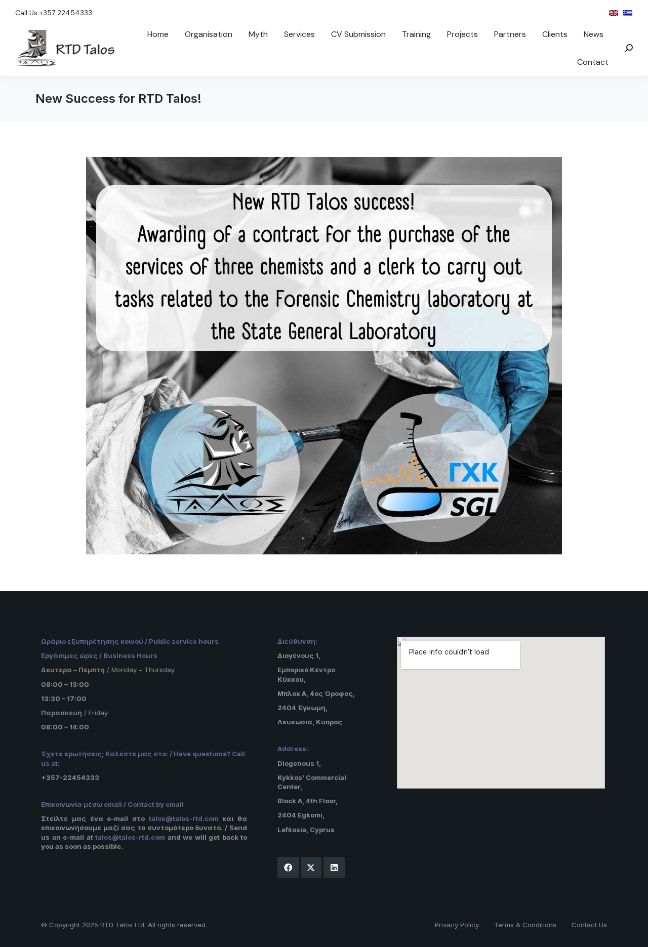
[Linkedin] (334, 867)
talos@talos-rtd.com (184, 818)
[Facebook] (288, 867)
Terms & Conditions (525, 925)
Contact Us (589, 925)
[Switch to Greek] (628, 13)
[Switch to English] (613, 13)
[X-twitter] (311, 867)
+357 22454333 (65, 12)
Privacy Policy (457, 925)
